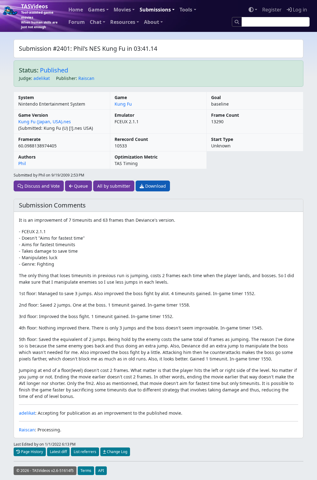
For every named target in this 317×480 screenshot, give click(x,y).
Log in (299, 9)
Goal (216, 97)
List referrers (85, 451)
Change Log (116, 451)
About (151, 22)
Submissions (155, 9)
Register (272, 9)
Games (96, 9)
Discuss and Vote (41, 186)
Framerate (29, 139)
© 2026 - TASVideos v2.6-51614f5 (45, 470)
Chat (96, 22)
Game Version (33, 115)
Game (121, 97)
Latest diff (58, 451)
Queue (80, 186)
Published (54, 70)
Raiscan (86, 78)
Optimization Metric (136, 157)
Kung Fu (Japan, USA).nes (44, 121)
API (101, 470)
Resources (122, 22)
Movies (122, 9)
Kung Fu (123, 104)
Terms (85, 470)
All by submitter (113, 186)
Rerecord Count (131, 139)
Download (155, 186)
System (26, 97)
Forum (76, 22)
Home (75, 9)
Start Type (222, 139)
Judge (25, 78)
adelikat (41, 78)
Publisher (66, 78)
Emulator (124, 115)
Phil (22, 163)
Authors (27, 157)
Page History (31, 451)
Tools (186, 9)
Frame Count (225, 115)
